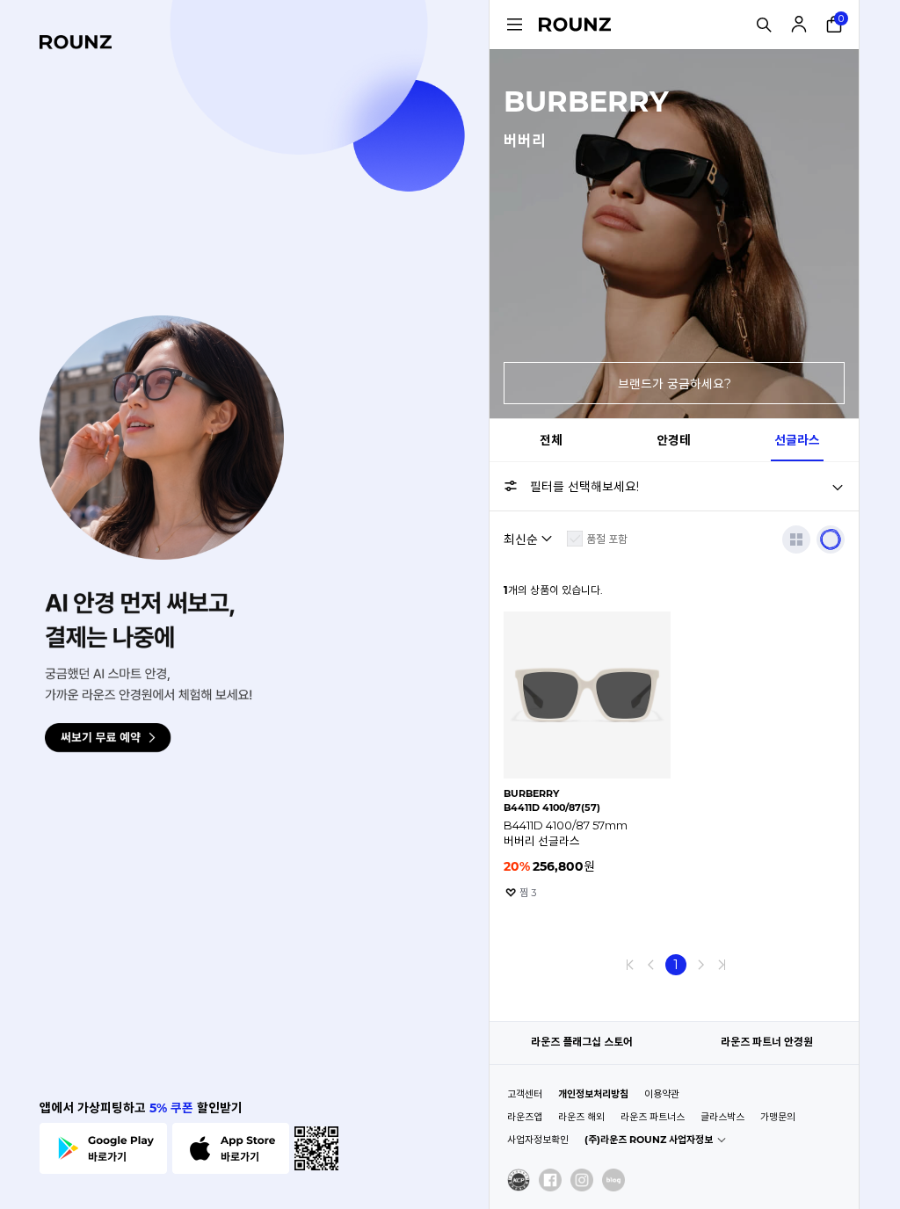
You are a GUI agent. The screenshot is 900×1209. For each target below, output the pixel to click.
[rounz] (76, 42)
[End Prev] (630, 964)
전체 (551, 440)
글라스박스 (722, 1117)
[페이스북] (550, 1180)
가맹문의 (777, 1117)
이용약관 (661, 1094)
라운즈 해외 (581, 1117)
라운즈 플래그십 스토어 (582, 1041)
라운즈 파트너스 (653, 1117)
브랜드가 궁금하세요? (674, 384)
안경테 (674, 440)
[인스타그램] (581, 1180)
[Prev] (651, 964)
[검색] (763, 24)
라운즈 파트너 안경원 (767, 1041)
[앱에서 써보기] (831, 539)
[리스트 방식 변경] (796, 539)
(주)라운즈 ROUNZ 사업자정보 (648, 1139)
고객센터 (524, 1094)
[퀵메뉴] (514, 24)
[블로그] (613, 1180)
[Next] (700, 964)
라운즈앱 (524, 1117)
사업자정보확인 (538, 1139)
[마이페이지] (798, 24)
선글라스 (797, 440)
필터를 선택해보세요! (584, 487)
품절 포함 (607, 539)
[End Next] (721, 964)
